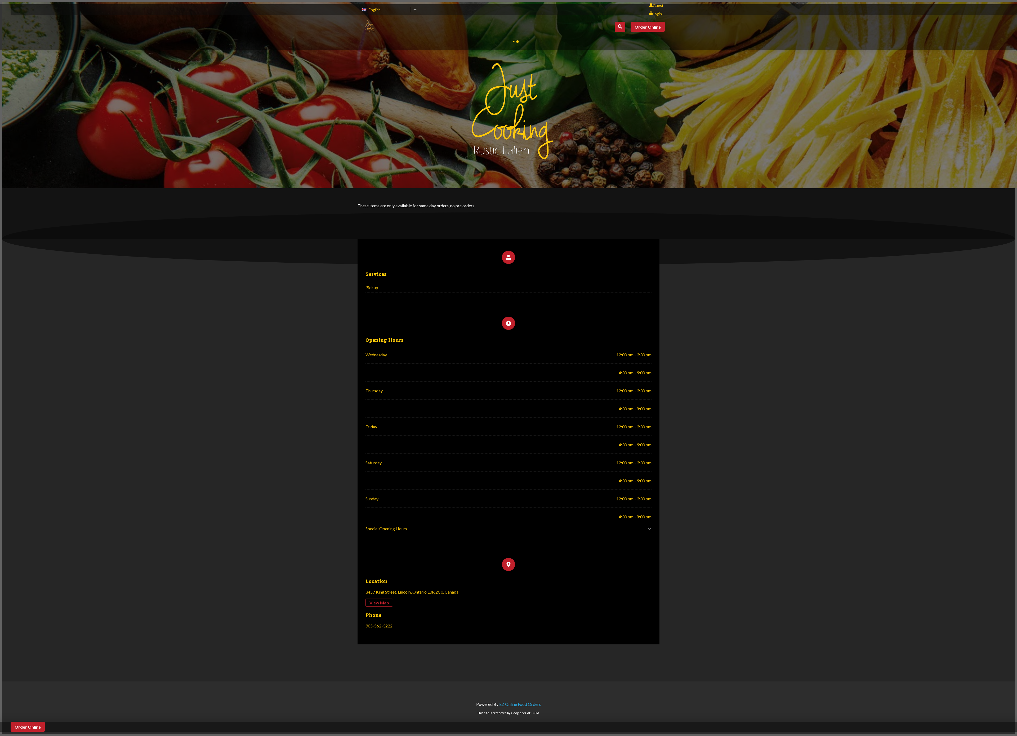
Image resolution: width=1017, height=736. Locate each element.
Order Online (648, 26)
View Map (379, 602)
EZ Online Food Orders (520, 704)
